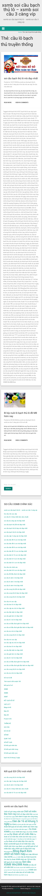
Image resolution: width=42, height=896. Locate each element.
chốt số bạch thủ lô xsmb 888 (22, 208)
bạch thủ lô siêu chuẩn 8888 (11, 120)
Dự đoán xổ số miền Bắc (22, 834)
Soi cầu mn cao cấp (10, 639)
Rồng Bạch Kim (8, 851)
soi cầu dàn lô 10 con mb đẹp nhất (15, 555)
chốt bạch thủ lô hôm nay (11, 172)
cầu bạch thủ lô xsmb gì (10, 149)
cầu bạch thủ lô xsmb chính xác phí (27, 143)
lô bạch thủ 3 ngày (32, 284)
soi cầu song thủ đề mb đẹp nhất (14, 589)
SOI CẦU (6, 727)
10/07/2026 (14, 82)
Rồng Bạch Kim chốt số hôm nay (18, 852)
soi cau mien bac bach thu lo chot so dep (23, 344)
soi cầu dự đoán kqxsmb (27, 857)
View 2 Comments (21, 440)
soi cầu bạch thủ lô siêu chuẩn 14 (16, 301)
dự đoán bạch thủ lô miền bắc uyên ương (21, 250)
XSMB (6, 689)
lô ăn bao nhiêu (12, 281)
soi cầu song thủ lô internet (17, 357)
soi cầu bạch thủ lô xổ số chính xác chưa (26, 315)
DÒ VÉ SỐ (7, 731)
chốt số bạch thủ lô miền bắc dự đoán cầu (24, 199)
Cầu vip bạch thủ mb (21, 170)
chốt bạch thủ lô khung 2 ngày (28, 172)
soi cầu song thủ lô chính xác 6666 (22, 348)
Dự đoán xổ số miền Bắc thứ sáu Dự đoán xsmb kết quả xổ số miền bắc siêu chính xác (19, 843)
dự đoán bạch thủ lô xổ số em (25, 252)
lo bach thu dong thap (29, 286)
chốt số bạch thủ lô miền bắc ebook (14, 201)
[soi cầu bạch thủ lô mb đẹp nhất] (21, 72)
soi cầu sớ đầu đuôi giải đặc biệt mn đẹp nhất (18, 665)
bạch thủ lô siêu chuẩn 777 (29, 118)
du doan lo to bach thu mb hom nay (22, 241)
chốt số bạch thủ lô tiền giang (28, 203)
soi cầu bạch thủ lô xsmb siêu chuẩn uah (22, 337)
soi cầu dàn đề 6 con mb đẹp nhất (15, 543)
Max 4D (6, 715)
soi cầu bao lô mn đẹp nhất (13, 646)
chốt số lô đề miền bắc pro (11, 225)
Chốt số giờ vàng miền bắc (14, 812)
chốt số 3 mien (19, 176)
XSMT (6, 697)
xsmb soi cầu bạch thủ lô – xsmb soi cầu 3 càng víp (21, 10)
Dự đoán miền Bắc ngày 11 (21, 829)
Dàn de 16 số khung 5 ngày (21, 823)
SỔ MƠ (6, 735)
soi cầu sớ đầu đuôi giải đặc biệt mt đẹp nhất (18, 627)
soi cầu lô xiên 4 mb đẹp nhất (13, 585)
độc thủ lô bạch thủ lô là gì (16, 277)
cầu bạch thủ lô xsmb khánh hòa (28, 149)
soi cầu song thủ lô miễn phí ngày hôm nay (16, 371)
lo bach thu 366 (8, 286)
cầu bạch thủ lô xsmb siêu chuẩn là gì (23, 154)
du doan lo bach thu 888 (23, 239)
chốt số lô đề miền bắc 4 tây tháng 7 (27, 223)
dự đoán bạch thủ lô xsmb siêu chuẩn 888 (16, 259)
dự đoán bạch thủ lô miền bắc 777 (19, 245)
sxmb (31, 867)
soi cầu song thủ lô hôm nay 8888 (13, 355)
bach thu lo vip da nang (19, 125)
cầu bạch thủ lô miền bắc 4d (20, 129)
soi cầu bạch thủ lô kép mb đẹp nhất (15, 528)
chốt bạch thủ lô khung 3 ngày (12, 174)
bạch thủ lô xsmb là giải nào (15, 127)
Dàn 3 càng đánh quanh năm (25, 819)
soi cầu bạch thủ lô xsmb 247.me (21, 328)
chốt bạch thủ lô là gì (28, 174)
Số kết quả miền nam (11, 753)
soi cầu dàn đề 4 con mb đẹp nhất (15, 540)
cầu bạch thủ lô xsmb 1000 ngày (17, 140)
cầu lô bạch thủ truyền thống (18, 167)
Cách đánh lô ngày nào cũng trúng (26, 816)
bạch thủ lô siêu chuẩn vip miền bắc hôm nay (21, 123)
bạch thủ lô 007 (16, 111)
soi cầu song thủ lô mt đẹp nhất (14, 635)
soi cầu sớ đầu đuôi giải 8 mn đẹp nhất (16, 662)
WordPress (17, 888)
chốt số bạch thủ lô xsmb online (27, 210)
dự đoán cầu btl (29, 268)
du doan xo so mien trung (11, 819)
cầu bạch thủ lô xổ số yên (18, 138)
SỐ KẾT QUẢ (8, 742)
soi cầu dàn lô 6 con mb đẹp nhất (14, 563)
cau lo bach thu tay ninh (20, 165)
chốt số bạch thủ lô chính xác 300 (20, 178)
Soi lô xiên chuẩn (18, 867)
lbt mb (20, 279)
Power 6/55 (7, 719)
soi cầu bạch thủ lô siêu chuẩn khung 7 (25, 304)
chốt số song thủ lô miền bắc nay (25, 230)
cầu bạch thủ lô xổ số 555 (16, 134)
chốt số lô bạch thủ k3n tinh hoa (24, 221)
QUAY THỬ (7, 739)
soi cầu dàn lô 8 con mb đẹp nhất (14, 570)
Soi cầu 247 (15, 857)
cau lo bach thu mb (32, 456)
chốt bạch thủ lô (32, 170)
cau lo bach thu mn (17, 161)
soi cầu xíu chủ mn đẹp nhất (13, 673)
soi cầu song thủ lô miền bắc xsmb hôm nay (19, 366)
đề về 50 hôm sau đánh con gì (19, 875)
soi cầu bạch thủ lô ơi (14, 299)
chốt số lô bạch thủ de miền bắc (23, 219)
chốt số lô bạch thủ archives (11, 214)
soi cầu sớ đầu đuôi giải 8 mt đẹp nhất (16, 623)
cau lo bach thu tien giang (29, 465)
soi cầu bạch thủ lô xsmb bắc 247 (17, 333)
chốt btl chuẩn (9, 176)
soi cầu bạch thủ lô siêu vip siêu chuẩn (21, 310)
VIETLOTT (7, 704)
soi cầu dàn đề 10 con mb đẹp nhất (15, 551)
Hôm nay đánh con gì (19, 846)
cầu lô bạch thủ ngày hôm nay (27, 460)
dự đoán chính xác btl (23, 270)
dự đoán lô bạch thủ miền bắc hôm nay (21, 272)
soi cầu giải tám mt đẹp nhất (13, 616)
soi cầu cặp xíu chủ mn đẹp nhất (14, 643)
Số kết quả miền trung (11, 749)
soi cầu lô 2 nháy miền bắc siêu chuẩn (16, 517)
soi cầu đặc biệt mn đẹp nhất (13, 650)
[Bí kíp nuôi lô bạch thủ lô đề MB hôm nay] (14, 407)
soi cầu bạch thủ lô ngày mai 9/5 (13, 297)
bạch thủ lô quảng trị (14, 118)
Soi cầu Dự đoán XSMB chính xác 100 (17, 859)
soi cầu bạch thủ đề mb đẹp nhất (14, 524)
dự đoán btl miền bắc (17, 268)
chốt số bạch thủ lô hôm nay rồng (28, 194)
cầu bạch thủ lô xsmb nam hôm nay (14, 152)
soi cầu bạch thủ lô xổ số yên (16, 326)
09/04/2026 (14, 420)
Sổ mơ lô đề (23, 422)
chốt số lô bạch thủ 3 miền (29, 212)
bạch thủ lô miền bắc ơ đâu (17, 116)
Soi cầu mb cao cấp (26, 84)
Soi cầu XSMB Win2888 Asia (17, 863)
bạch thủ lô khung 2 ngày (12, 758)
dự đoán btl (28, 266)
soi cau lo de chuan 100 (27, 339)
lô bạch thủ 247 (22, 284)
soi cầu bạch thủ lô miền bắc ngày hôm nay (25, 295)
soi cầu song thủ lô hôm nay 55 (27, 353)
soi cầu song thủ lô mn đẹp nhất (14, 669)
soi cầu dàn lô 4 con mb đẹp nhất (14, 559)
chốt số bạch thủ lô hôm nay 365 (16, 185)
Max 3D (6, 711)
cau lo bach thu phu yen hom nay (19, 163)
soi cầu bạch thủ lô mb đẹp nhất (21, 78)
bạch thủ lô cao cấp (27, 111)
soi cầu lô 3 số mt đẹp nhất (13, 620)
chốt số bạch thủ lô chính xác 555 (25, 181)
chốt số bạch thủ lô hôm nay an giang (23, 187)
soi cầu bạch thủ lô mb (14, 292)
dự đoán (13, 824)
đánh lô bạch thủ (24, 275)
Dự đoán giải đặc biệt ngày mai (25, 824)
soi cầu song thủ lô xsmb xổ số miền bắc (18, 380)
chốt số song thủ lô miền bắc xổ (21, 234)
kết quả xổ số (8, 685)
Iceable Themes (35, 888)
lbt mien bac (27, 279)
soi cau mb (30, 854)
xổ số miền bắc (16, 872)
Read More (8, 102)
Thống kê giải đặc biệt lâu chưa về (20, 870)
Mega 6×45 (7, 707)
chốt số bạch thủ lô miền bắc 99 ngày (14, 196)
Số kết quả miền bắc (10, 745)
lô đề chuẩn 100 (15, 288)
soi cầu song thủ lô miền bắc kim (25, 360)
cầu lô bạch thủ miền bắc (15, 158)
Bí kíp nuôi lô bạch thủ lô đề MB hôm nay (15, 451)
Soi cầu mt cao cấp (10, 601)
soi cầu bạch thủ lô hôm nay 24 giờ (16, 290)
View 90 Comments (21, 102)
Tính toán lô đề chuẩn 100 (12, 681)
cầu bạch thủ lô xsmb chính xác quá (14, 145)
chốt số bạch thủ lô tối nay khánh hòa (14, 205)
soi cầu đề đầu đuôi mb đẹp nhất (14, 574)
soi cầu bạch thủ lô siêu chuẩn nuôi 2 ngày (16, 306)
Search (8, 488)
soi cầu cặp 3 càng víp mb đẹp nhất (15, 536)
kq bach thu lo (29, 277)
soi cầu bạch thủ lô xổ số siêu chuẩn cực (21, 322)
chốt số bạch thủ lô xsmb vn (11, 212)
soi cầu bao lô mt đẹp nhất (12, 604)
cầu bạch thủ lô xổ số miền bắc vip (16, 136)
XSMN (6, 693)
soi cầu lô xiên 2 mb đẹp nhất (13, 578)
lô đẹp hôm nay (29, 849)
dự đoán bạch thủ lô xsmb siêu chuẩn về (21, 263)
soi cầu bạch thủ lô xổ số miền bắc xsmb (15, 317)
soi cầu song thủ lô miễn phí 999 (28, 369)
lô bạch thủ (20, 281)
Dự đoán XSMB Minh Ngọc (18, 832)
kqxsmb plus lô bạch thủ (10, 279)
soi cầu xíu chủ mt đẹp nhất (13, 631)
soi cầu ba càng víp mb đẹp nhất (14, 521)
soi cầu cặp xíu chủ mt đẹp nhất (14, 608)
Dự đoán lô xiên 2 (8, 829)
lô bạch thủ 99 (17, 286)
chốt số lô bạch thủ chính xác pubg (16, 216)
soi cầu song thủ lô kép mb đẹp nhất (15, 593)
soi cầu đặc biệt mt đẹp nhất (13, 612)
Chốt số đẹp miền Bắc (24, 814)
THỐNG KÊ (7, 723)
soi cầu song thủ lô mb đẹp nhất (14, 597)
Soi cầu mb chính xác (11, 567)
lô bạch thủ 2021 (12, 284)
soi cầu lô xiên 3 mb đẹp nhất (13, 582)
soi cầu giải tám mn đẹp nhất (13, 654)
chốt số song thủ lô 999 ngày (28, 225)
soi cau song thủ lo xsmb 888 (22, 375)
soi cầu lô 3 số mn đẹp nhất (13, 658)
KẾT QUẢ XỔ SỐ (9, 700)
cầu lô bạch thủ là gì (25, 156)
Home (20, 32)
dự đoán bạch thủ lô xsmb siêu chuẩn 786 (25, 257)
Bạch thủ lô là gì (19, 114)
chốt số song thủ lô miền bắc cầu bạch (14, 228)
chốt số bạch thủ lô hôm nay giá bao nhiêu (20, 192)
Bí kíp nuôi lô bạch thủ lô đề (29, 449)
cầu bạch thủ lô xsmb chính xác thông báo (25, 147)
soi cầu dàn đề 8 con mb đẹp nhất (15, 547)
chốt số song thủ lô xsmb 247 (25, 237)
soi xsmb (26, 867)
